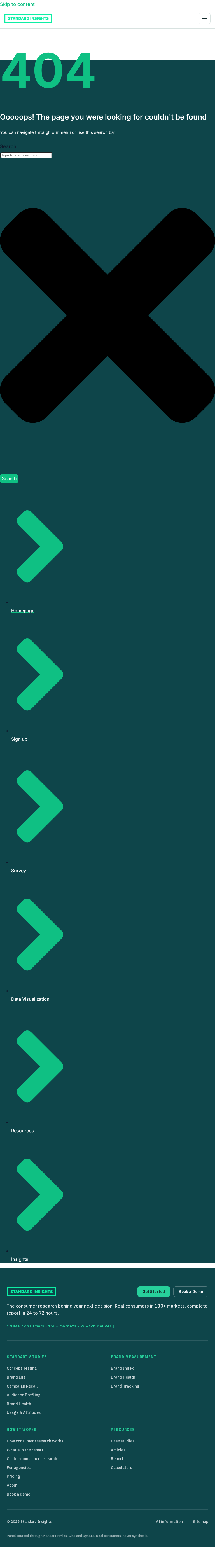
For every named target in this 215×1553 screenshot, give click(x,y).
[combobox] (26, 155)
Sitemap (200, 1521)
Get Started (153, 1291)
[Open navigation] (205, 18)
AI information (169, 1521)
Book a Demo (191, 1291)
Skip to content (17, 4)
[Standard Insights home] (28, 18)
